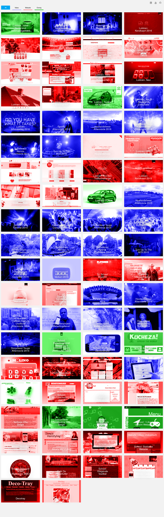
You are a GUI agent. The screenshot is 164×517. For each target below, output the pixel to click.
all (5, 7)
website (28, 7)
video (17, 7)
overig (39, 7)
